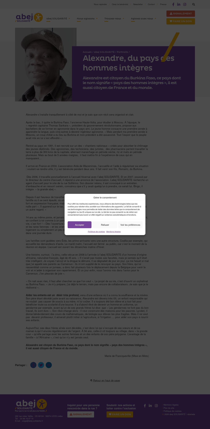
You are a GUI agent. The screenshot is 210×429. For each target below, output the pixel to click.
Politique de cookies (96, 231)
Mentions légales (113, 231)
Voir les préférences (130, 224)
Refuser (105, 224)
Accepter (79, 224)
